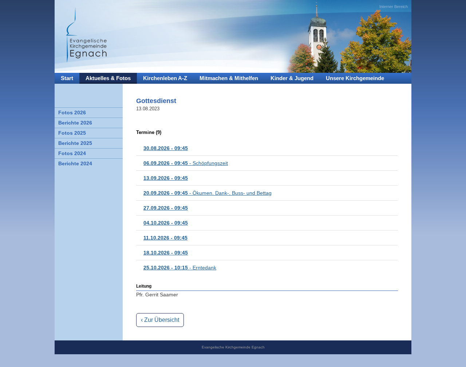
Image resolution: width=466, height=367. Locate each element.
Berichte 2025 (75, 143)
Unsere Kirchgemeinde (355, 78)
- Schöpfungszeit (185, 163)
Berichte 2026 (75, 123)
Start (67, 78)
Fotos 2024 (72, 153)
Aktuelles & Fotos (108, 78)
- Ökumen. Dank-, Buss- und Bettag (207, 193)
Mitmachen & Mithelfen (229, 78)
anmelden (66, 361)
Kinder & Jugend (291, 78)
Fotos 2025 (72, 133)
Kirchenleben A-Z (165, 78)
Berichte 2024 (75, 163)
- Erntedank (179, 268)
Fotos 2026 (72, 112)
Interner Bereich (393, 6)
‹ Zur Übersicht (160, 320)
